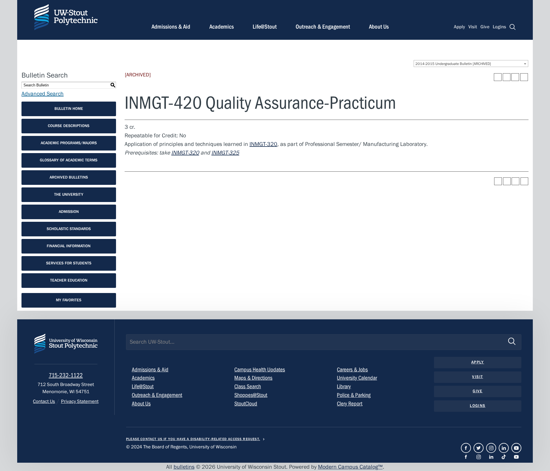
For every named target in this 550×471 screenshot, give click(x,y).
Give (485, 27)
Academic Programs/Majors (69, 143)
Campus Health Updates (259, 369)
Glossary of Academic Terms (68, 160)
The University (68, 194)
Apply (459, 27)
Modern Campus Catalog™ (350, 467)
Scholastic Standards (69, 229)
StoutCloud (245, 403)
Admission (69, 211)
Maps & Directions (253, 378)
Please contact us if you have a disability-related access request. (193, 439)
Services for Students (68, 263)
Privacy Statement (79, 401)
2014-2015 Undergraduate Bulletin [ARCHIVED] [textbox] (453, 64)
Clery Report (349, 403)
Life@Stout (265, 26)
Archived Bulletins (69, 177)
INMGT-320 (263, 144)
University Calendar (357, 378)
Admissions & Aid (171, 26)
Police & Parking (354, 395)
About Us (379, 26)
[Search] (513, 27)
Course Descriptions (68, 126)
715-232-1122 (66, 375)
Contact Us (44, 401)
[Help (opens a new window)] (524, 77)
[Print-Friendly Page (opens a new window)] (515, 77)
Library (344, 386)
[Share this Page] (506, 77)
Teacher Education (68, 280)
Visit (472, 27)
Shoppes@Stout (250, 395)
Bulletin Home (68, 108)
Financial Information (69, 246)
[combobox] (471, 63)
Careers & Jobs (352, 369)
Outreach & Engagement (323, 26)
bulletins (184, 467)
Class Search (247, 386)
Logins (499, 27)
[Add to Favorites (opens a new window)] (498, 77)
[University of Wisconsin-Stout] (65, 349)
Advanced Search (42, 93)
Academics (221, 26)
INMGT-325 (225, 152)
